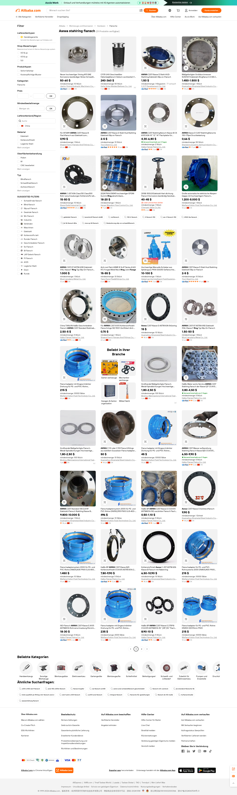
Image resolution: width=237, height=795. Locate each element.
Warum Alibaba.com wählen (32, 720)
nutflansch (115, 217)
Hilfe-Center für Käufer (151, 720)
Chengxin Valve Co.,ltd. (151, 207)
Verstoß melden (148, 746)
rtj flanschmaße (187, 695)
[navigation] (36, 338)
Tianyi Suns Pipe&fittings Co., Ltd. (115, 279)
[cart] (179, 11)
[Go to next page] (147, 649)
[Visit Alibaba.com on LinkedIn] (188, 751)
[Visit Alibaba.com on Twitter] (194, 751)
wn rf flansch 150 (169, 217)
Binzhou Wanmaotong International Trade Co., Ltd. (159, 396)
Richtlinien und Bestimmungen (74, 748)
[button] (141, 10)
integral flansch (116, 695)
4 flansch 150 (150, 217)
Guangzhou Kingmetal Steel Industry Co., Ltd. (200, 86)
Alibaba (62, 26)
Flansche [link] (113, 26)
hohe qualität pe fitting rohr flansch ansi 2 (38, 695)
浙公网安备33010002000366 (163, 791)
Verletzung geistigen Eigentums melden (158, 741)
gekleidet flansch (70, 217)
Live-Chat (145, 725)
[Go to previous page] (130, 649)
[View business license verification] (143, 791)
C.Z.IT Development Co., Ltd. (153, 86)
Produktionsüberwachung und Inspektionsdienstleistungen (74, 742)
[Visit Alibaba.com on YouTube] (205, 751)
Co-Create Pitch (28, 725)
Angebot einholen (108, 725)
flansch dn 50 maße (165, 695)
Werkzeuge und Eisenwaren (81, 26)
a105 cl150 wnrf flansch (31, 689)
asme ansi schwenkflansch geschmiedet (129, 689)
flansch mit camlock (160, 689)
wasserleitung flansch (30, 701)
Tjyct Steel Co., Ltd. (109, 145)
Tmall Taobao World (102, 782)
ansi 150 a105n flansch (56, 689)
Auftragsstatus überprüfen (192, 730)
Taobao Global (127, 782)
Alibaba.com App (167, 770)
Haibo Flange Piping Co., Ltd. (153, 147)
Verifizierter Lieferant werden (193, 736)
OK (51, 96)
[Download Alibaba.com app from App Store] (186, 770)
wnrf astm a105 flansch (71, 695)
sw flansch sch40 (98, 689)
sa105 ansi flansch (95, 695)
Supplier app (115, 770)
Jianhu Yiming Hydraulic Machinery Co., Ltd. (78, 86)
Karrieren (25, 736)
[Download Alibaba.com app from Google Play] (206, 770)
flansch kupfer (78, 689)
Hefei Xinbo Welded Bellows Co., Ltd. (116, 86)
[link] (233, 769)
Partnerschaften (188, 741)
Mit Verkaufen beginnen (191, 725)
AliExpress (77, 782)
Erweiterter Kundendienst (72, 736)
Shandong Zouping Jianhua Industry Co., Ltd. (200, 145)
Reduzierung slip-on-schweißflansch (120, 223)
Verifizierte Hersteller (110, 720)
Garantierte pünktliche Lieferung (75, 730)
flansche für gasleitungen (140, 695)
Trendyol (145, 782)
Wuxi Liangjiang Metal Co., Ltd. (73, 279)
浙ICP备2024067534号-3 (188, 791)
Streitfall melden (148, 730)
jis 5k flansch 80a (70, 223)
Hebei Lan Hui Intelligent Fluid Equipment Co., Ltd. (159, 279)
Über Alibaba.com (29, 714)
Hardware (101, 26)
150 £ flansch (132, 217)
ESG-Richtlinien (27, 730)
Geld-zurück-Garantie (70, 725)
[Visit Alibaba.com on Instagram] (199, 751)
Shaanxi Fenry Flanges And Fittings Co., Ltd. (78, 145)
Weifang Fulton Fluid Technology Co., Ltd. (199, 205)
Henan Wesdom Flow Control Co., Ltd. (117, 205)
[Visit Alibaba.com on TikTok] (210, 751)
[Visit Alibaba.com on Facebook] (183, 751)
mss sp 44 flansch (91, 223)
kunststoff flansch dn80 (94, 217)
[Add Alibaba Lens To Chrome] (64, 770)
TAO (137, 782)
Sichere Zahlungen (69, 720)
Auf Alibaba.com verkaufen (192, 720)
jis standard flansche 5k (185, 689)
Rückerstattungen (149, 736)
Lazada (116, 782)
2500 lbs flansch (190, 217)
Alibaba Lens (27, 770)
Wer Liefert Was (158, 782)
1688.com (88, 782)
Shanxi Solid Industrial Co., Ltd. (73, 205)
